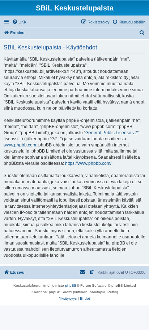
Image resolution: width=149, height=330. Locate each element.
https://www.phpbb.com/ (88, 163)
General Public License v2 (111, 132)
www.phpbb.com (20, 145)
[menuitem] (19, 22)
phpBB (71, 285)
